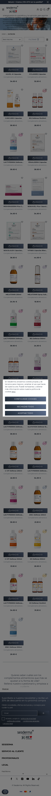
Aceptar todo (25, 413)
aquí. (14, 392)
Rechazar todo (25, 407)
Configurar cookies (25, 399)
